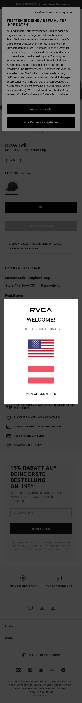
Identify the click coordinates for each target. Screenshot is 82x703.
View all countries (41, 394)
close (71, 305)
